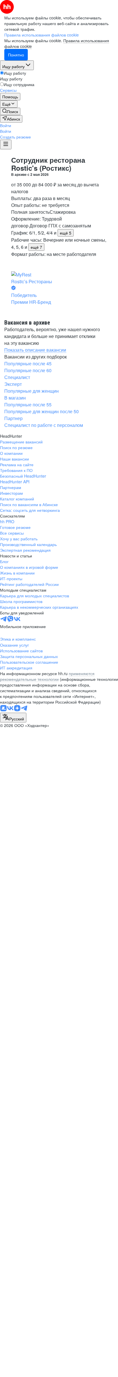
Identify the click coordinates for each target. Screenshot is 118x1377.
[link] (10, 111)
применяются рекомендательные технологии (47, 676)
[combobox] (13, 717)
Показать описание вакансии (35, 350)
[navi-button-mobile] (5, 144)
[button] (5, 125)
